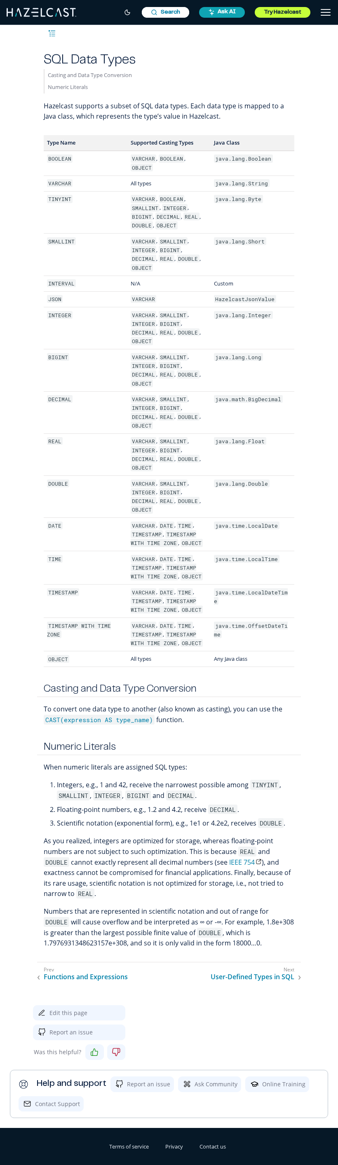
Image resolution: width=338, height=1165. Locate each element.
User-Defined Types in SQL (252, 977)
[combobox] (165, 12)
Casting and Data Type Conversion (90, 75)
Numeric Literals (68, 87)
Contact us (213, 1146)
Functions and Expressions (86, 977)
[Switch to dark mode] (127, 12)
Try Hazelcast (282, 12)
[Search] (165, 12)
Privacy (174, 1146)
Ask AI (227, 11)
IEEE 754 (242, 862)
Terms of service (129, 1146)
